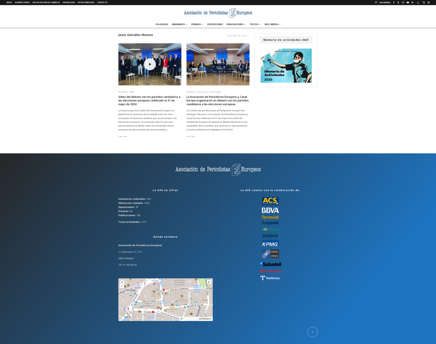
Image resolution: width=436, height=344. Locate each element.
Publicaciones (235, 24)
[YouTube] (407, 2)
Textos (254, 24)
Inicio (9, 2)
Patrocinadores (86, 2)
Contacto (102, 2)
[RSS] (412, 2)
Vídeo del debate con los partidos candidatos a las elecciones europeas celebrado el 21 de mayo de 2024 (149, 100)
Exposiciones (215, 24)
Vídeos (131, 92)
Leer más (122, 136)
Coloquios (161, 24)
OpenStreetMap (190, 318)
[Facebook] (394, 2)
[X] (398, 2)
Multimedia (271, 24)
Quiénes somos (22, 2)
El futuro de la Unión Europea (209, 92)
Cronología (69, 2)
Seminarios (178, 24)
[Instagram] (403, 2)
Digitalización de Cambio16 (46, 2)
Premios (196, 24)
